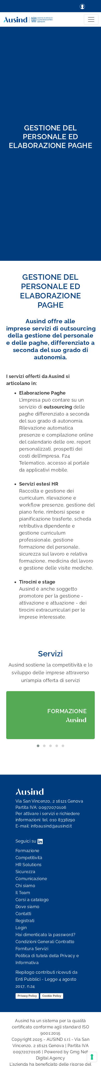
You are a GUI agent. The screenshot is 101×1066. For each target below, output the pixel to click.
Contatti (23, 913)
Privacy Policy (27, 996)
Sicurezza (25, 871)
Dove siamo (28, 906)
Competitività (29, 857)
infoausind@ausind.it (51, 826)
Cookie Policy (51, 996)
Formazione (27, 850)
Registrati (25, 920)
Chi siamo (25, 885)
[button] (38, 745)
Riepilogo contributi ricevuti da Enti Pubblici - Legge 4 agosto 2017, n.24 (46, 979)
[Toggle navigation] (91, 19)
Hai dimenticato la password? (45, 934)
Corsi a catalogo (32, 899)
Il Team (23, 892)
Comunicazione (31, 878)
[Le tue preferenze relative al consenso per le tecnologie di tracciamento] (92, 1057)
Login (21, 927)
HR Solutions (29, 864)
